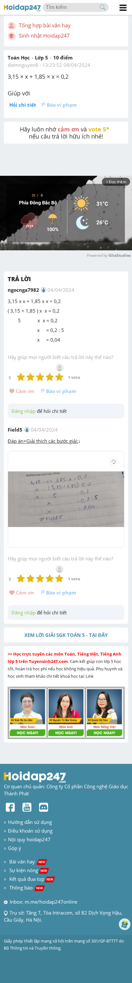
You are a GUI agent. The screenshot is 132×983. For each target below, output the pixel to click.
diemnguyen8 (23, 65)
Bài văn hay (26, 861)
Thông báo (26, 887)
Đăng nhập (24, 411)
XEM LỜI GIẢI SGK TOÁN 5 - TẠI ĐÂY (66, 635)
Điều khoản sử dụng (30, 830)
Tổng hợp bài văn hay (44, 25)
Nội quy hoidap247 (29, 839)
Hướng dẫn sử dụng (30, 822)
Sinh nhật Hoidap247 (44, 35)
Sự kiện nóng (28, 870)
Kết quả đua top (31, 879)
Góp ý (14, 848)
